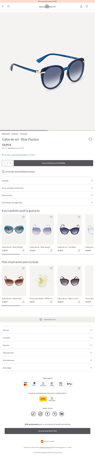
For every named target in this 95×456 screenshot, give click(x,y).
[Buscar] (8, 6)
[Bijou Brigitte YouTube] (61, 414)
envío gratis (11, 148)
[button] (81, 6)
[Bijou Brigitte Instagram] (40, 414)
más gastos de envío (45, 447)
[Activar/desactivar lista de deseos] (90, 139)
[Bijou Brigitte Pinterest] (54, 414)
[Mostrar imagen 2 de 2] (71, 130)
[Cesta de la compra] (92, 6)
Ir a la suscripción (47, 431)
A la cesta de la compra (53, 163)
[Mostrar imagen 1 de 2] (24, 130)
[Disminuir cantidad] (4, 163)
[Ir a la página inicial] (47, 6)
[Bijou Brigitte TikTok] (33, 414)
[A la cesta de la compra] (23, 250)
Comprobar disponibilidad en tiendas (20, 171)
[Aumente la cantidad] (10, 163)
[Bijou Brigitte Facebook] (47, 414)
